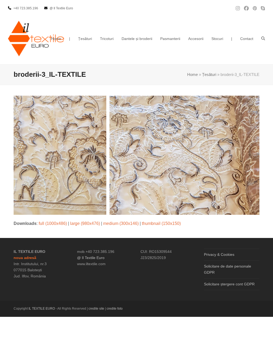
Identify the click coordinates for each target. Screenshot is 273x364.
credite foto (115, 308)
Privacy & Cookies (219, 254)
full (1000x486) (53, 223)
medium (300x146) (121, 223)
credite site (96, 308)
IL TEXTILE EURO (42, 308)
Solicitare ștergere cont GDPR (229, 284)
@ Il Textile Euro (91, 258)
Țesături (209, 74)
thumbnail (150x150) (161, 223)
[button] (263, 38)
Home (192, 74)
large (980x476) (85, 223)
